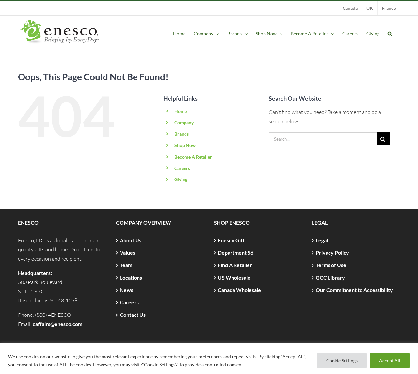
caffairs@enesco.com (57, 324)
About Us (130, 240)
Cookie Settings (342, 360)
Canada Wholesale (239, 290)
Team (126, 265)
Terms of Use (331, 265)
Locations (131, 277)
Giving (180, 179)
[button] (390, 34)
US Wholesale (234, 277)
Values (127, 252)
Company (184, 122)
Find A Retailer (235, 265)
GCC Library (330, 277)
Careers (182, 168)
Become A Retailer (193, 157)
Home (180, 111)
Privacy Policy (332, 252)
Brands (181, 134)
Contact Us (133, 315)
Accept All (389, 360)
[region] (209, 358)
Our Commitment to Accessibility (354, 290)
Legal (322, 240)
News (126, 290)
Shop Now (185, 145)
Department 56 (235, 252)
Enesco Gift (231, 240)
